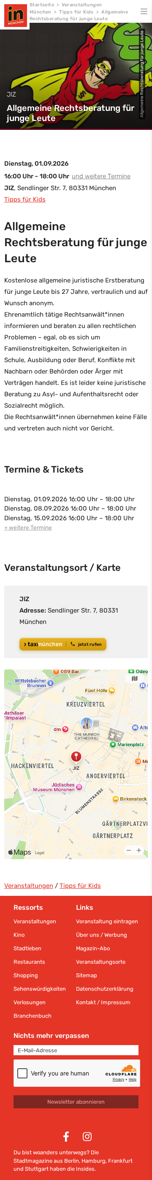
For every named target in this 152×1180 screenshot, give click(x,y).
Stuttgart (37, 1169)
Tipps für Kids (76, 12)
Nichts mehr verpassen (51, 1036)
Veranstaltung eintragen (107, 921)
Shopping (26, 975)
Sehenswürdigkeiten (40, 989)
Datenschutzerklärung (104, 989)
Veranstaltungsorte (100, 962)
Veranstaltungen (28, 886)
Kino (19, 935)
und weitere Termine (101, 176)
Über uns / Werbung (101, 935)
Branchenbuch (33, 1016)
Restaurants (29, 962)
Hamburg (93, 1161)
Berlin (71, 1161)
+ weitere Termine (28, 527)
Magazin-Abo (93, 948)
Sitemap (86, 975)
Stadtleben (27, 948)
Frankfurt (120, 1161)
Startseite (42, 5)
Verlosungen (30, 1002)
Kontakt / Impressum (103, 1002)
